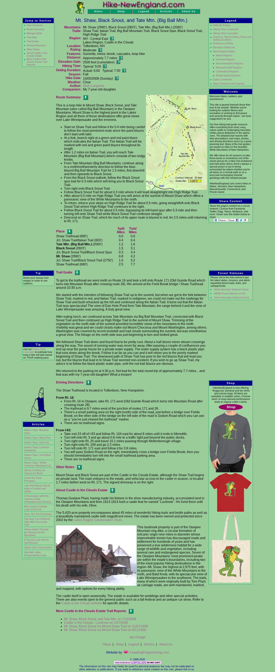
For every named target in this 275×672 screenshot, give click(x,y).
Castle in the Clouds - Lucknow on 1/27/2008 (96, 622)
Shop (119, 644)
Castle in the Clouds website (81, 603)
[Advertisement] (38, 129)
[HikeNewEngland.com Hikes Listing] (80, 12)
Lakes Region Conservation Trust (97, 520)
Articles (149, 644)
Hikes (107, 644)
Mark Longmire (93, 85)
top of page (138, 637)
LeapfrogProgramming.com (149, 652)
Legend (133, 644)
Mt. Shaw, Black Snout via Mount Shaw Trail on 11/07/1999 (106, 626)
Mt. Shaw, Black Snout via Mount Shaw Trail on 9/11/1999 (105, 630)
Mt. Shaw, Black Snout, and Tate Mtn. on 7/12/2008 (100, 619)
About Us (165, 644)
